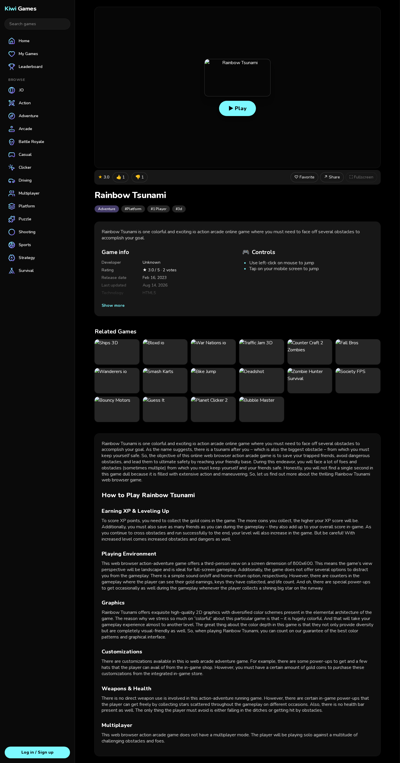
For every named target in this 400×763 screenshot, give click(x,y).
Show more (113, 305)
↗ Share (332, 177)
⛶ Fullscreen (361, 177)
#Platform (133, 209)
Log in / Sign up (37, 752)
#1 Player (158, 209)
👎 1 (139, 177)
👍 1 (120, 177)
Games (20, 9)
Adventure (106, 209)
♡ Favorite (304, 177)
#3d (179, 209)
